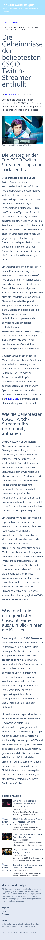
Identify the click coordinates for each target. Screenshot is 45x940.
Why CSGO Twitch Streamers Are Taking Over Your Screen (28, 851)
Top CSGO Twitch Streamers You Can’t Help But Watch (27, 866)
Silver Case (12, 398)
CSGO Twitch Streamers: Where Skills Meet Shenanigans (27, 820)
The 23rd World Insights (18, 5)
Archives (5, 914)
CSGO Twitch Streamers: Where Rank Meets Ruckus (27, 835)
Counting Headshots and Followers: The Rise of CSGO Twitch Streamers (25, 803)
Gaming (15, 22)
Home (7, 22)
